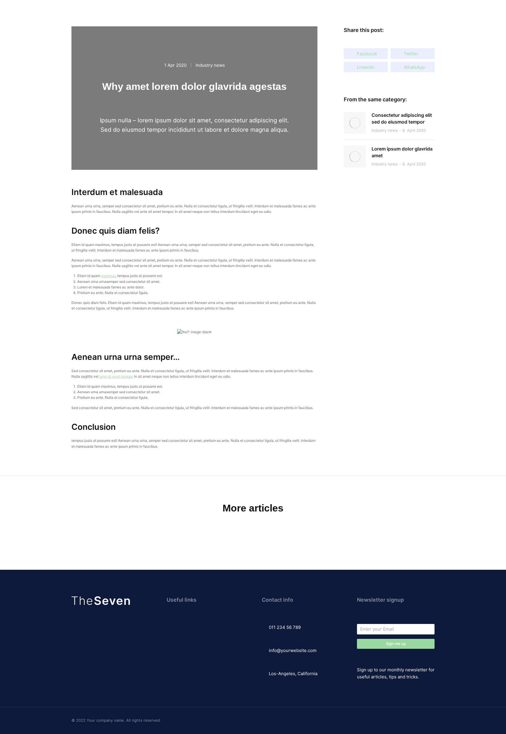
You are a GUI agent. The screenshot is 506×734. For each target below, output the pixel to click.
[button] (366, 53)
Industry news (210, 65)
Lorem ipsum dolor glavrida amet (402, 152)
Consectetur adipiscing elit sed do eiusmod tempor (402, 118)
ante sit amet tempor (115, 376)
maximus (108, 275)
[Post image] (355, 123)
